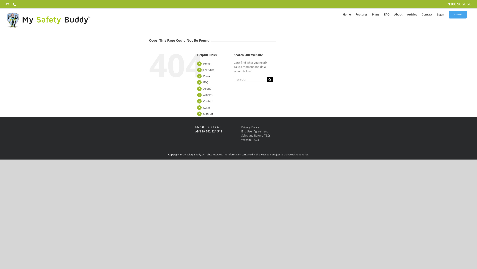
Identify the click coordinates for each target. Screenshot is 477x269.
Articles (208, 95)
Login (206, 107)
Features (208, 70)
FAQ (205, 82)
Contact (208, 101)
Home (207, 63)
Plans (206, 76)
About (207, 88)
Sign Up (208, 113)
